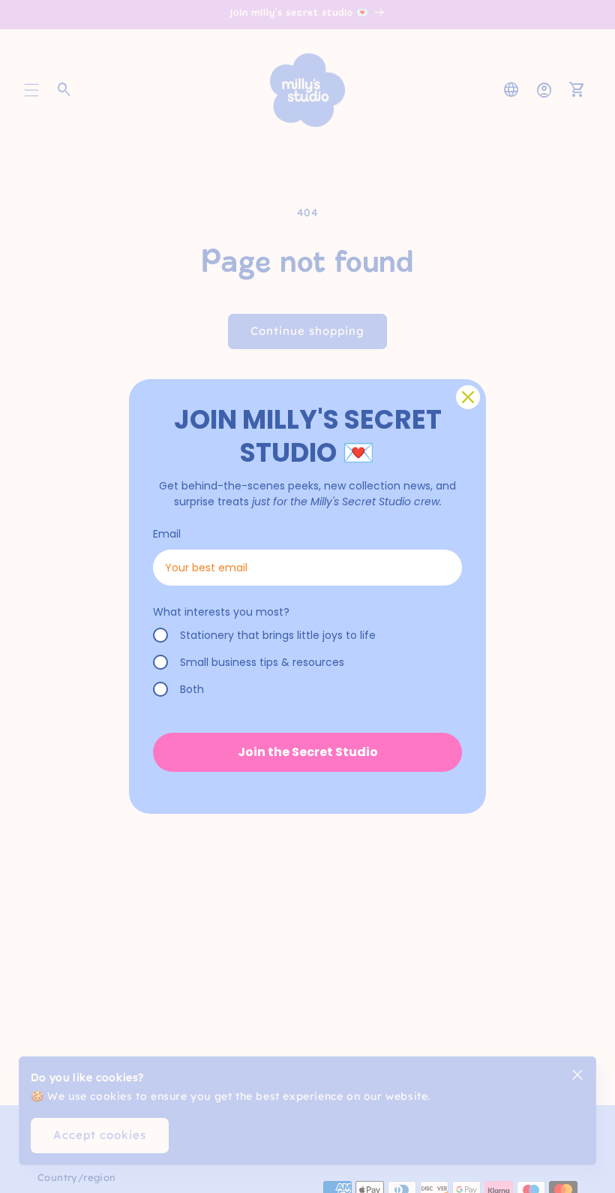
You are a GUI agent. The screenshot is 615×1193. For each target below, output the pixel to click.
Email (167, 533)
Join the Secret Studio (308, 752)
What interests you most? (221, 611)
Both (192, 689)
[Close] (468, 397)
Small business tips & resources (262, 662)
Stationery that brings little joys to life (278, 635)
